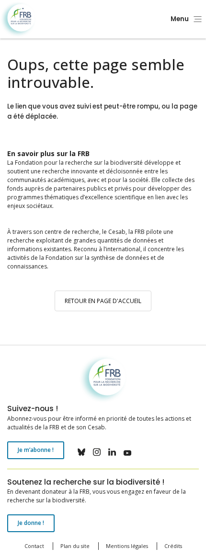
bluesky (81, 452)
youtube (127, 452)
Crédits (173, 545)
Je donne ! (31, 523)
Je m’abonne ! (36, 450)
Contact (34, 545)
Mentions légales (127, 545)
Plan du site (75, 545)
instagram (97, 452)
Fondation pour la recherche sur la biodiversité (18, 19)
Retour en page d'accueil (103, 301)
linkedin (112, 452)
